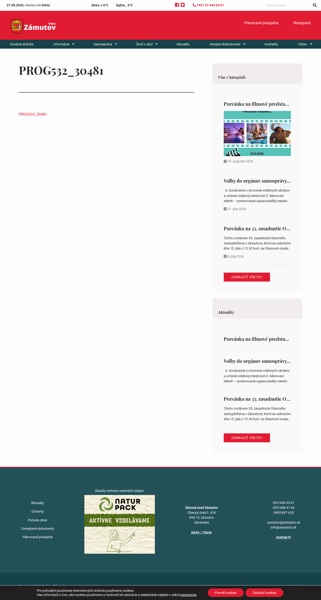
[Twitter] (183, 5)
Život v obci (144, 44)
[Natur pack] (119, 524)
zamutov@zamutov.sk (283, 522)
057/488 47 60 (283, 508)
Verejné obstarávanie (225, 44)
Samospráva (103, 44)
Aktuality (182, 44)
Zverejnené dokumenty (37, 528)
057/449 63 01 (283, 503)
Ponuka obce (37, 520)
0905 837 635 (284, 512)
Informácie (61, 44)
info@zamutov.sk (283, 527)
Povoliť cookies (226, 593)
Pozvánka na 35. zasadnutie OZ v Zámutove (269, 228)
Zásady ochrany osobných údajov (119, 491)
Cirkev (302, 44)
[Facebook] (177, 5)
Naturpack (302, 23)
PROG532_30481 (33, 114)
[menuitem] (261, 23)
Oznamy (37, 511)
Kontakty (271, 44)
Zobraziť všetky (246, 277)
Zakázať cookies (264, 593)
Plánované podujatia (261, 23)
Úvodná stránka (21, 44)
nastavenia (188, 595)
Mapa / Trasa (201, 532)
